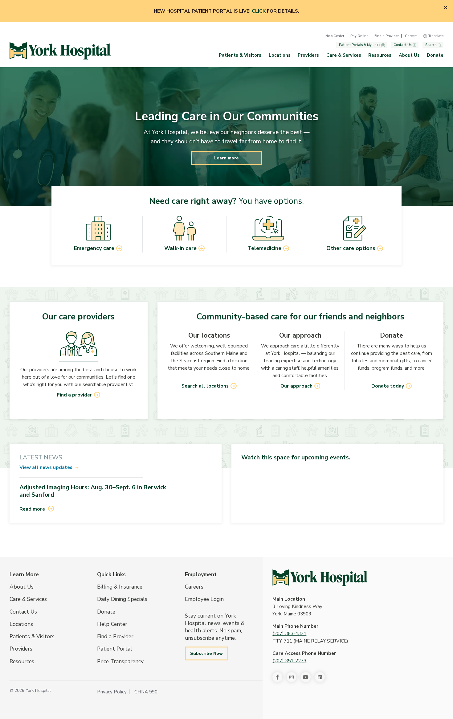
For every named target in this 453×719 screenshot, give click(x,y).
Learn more (226, 158)
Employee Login (204, 599)
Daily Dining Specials (122, 599)
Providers (308, 55)
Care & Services (343, 55)
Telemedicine (264, 248)
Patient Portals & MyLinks (359, 45)
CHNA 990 (145, 691)
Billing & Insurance (119, 586)
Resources (379, 55)
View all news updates (45, 467)
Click (259, 11)
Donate (435, 55)
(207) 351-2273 (289, 660)
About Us (409, 55)
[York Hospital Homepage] (320, 577)
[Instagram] (291, 677)
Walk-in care (180, 248)
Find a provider (74, 395)
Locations (280, 55)
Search (431, 45)
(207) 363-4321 (289, 633)
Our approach (296, 386)
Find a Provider (386, 36)
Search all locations (205, 386)
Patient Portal (114, 648)
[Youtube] (306, 677)
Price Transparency (120, 661)
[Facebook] (277, 677)
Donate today (387, 386)
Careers (411, 36)
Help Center (334, 36)
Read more (32, 509)
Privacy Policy (112, 691)
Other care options (350, 248)
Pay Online (359, 36)
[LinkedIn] (320, 677)
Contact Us (402, 45)
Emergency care (94, 248)
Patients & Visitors (240, 55)
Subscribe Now (206, 653)
